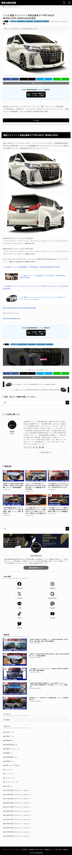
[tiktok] (37, 447)
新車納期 (9, 740)
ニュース (9, 774)
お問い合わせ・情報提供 (61, 849)
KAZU (12, 431)
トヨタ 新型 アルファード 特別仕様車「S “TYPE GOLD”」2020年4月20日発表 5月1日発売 (31, 267)
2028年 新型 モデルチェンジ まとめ (17, 836)
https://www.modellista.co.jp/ (11, 318)
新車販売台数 (11, 745)
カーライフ (10, 778)
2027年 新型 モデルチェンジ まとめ (17, 832)
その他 (8, 786)
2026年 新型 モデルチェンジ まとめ (18, 828)
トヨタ (6, 21)
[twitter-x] (31, 447)
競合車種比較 (11, 757)
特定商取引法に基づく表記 (36, 849)
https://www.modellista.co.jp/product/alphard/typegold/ (19, 308)
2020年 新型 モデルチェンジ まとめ (18, 803)
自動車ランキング (12, 749)
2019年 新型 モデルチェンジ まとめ (18, 799)
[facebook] (28, 447)
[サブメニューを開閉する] (67, 732)
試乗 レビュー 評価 (12, 765)
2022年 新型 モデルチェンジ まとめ (18, 811)
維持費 (8, 753)
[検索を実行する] (67, 402)
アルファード (46, 21)
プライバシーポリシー (15, 849)
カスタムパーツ (38, 21)
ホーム (6, 849)
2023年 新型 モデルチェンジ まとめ (18, 815)
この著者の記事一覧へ (45, 452)
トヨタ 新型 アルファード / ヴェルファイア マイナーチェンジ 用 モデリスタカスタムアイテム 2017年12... (42, 298)
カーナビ (9, 770)
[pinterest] (40, 447)
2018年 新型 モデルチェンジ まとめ (18, 794)
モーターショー (11, 782)
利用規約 (25, 849)
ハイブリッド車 (29, 21)
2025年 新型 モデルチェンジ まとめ (18, 824)
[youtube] (43, 447)
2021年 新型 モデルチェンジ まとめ (18, 807)
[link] (25, 447)
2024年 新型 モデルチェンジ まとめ (18, 819)
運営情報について (49, 849)
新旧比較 (9, 761)
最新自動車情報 (8, 3)
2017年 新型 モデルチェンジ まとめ (17, 790)
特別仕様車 (13, 21)
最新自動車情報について (36, 568)
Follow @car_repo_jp (32, 360)
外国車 (9, 736)
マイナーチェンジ (21, 21)
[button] (11, 79)
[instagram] (34, 447)
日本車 (9, 732)
